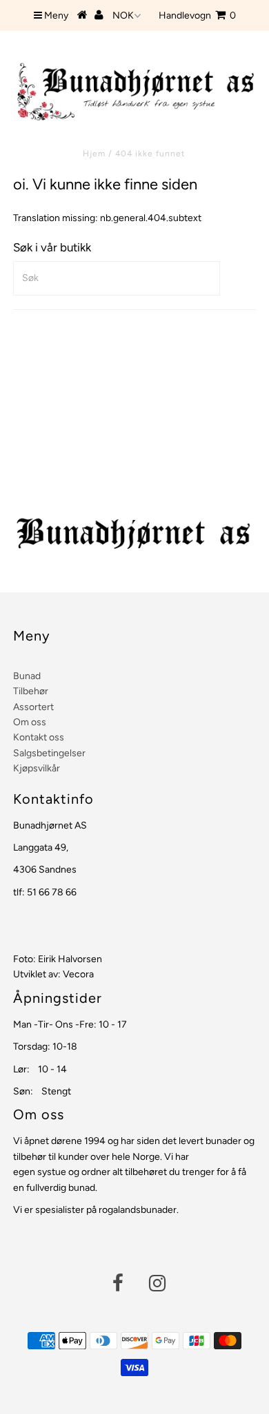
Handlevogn (197, 15)
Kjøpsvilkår (36, 768)
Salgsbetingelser (49, 753)
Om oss (29, 722)
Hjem (94, 153)
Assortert (33, 707)
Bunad (27, 676)
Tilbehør (30, 691)
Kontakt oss (38, 737)
